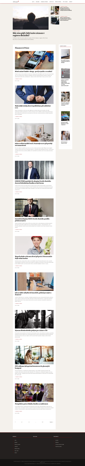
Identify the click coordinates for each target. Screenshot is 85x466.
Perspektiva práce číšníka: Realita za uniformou (31, 404)
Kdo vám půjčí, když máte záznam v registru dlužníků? (28, 34)
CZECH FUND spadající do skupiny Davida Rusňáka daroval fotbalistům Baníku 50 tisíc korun (33, 182)
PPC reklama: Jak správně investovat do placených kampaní (32, 367)
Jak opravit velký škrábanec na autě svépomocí (64, 123)
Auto (33, 1)
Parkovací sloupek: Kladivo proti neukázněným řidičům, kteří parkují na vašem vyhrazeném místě (65, 82)
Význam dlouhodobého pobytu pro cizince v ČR (31, 330)
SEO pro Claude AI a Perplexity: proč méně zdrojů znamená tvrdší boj (66, 9)
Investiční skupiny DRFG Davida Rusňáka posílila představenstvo (32, 220)
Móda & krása (58, 1)
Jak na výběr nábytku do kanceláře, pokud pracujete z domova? (33, 294)
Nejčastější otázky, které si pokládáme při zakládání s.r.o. (33, 107)
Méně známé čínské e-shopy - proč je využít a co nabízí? (33, 71)
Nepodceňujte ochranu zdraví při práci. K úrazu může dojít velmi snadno (33, 257)
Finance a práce (44, 1)
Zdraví (70, 1)
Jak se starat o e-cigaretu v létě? (64, 142)
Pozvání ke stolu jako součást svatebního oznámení (65, 104)
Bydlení (37, 1)
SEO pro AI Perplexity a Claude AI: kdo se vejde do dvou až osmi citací (65, 19)
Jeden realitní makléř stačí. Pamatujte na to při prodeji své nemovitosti (33, 144)
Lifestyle (51, 1)
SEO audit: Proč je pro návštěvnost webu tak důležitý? (65, 61)
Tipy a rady (65, 1)
